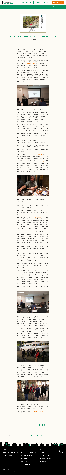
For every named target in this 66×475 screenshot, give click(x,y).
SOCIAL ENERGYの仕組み (16, 6)
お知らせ (35, 6)
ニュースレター (16, 436)
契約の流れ (24, 458)
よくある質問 (52, 6)
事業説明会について (26, 455)
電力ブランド (28, 6)
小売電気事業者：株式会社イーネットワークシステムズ (17, 471)
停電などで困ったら (45, 458)
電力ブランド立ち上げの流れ (29, 452)
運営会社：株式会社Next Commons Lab (13, 469)
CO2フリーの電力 (8, 455)
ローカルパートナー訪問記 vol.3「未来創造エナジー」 (34, 436)
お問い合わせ (60, 6)
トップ (8, 436)
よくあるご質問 (25, 464)
